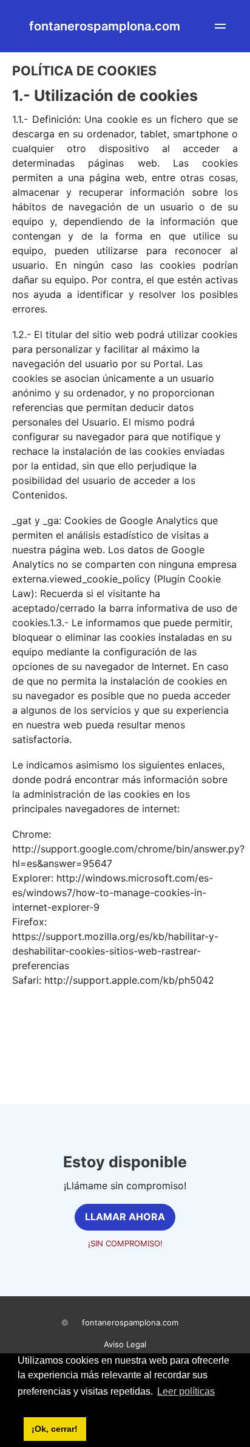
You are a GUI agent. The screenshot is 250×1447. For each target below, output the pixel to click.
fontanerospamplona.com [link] (104, 26)
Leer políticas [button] (186, 1391)
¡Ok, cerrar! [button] (55, 1429)
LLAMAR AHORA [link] (125, 1216)
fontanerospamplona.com (130, 1322)
